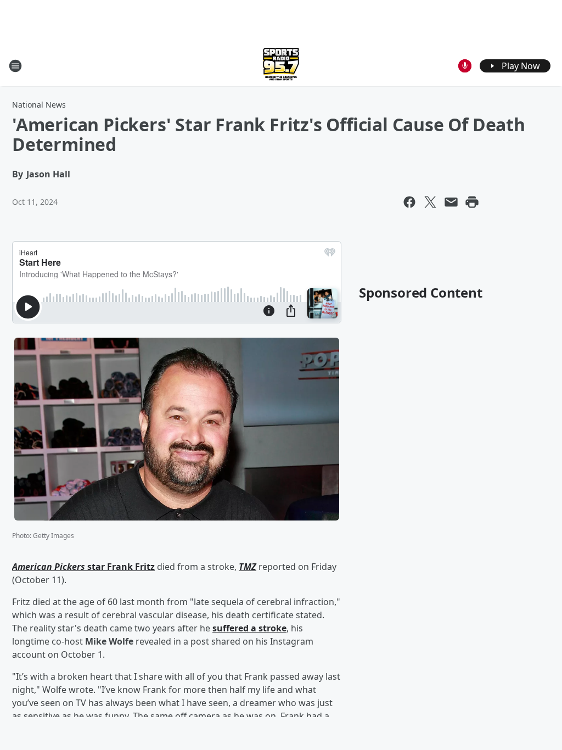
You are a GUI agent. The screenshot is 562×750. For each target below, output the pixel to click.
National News (39, 104)
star (96, 567)
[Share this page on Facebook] (409, 202)
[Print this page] (472, 202)
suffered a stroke (249, 628)
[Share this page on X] (430, 202)
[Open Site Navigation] (15, 65)
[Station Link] (281, 65)
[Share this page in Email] (451, 202)
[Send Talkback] (464, 65)
